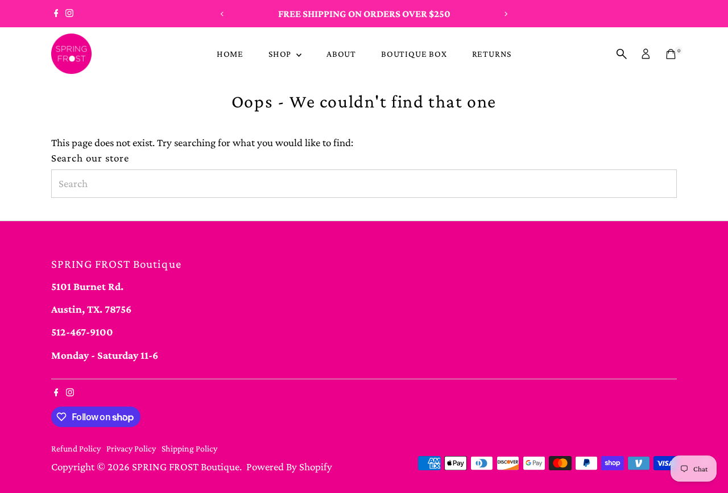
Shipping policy (189, 448)
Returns (492, 54)
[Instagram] (69, 13)
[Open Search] (622, 54)
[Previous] (222, 14)
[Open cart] (671, 54)
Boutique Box (414, 54)
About (341, 54)
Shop (280, 54)
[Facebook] (56, 13)
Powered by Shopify (289, 467)
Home (230, 54)
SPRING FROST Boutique (185, 467)
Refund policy (76, 448)
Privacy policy (131, 448)
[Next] (505, 14)
